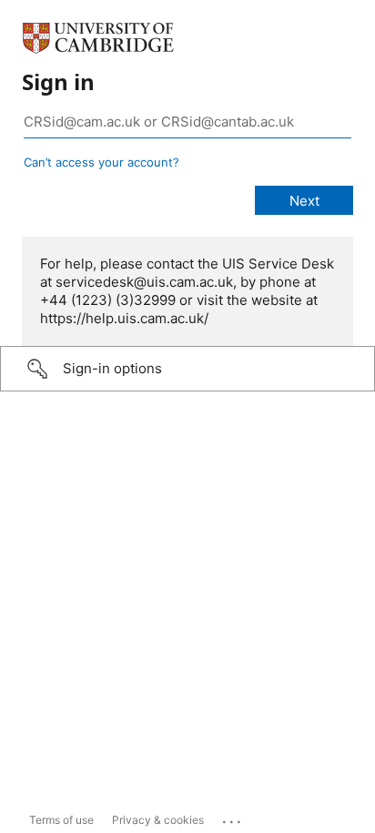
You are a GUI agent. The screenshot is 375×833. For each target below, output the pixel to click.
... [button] (233, 817)
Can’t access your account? (101, 162)
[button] (187, 369)
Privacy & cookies (158, 820)
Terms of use (61, 820)
